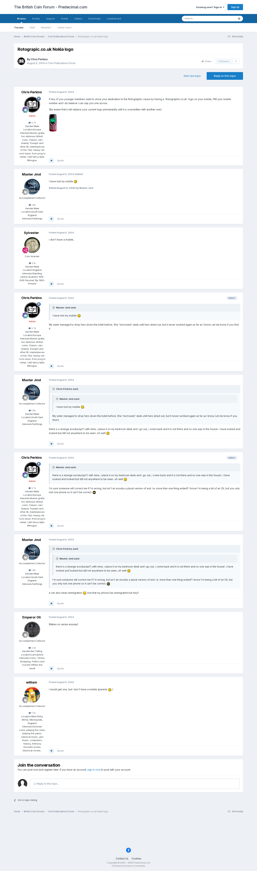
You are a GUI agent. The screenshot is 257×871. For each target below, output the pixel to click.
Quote (60, 160)
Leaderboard (114, 18)
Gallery (78, 18)
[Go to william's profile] (32, 695)
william (31, 682)
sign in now (93, 769)
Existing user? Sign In (209, 7)
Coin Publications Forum (62, 63)
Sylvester (31, 233)
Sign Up (235, 7)
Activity (36, 18)
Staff (32, 27)
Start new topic (192, 75)
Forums (19, 27)
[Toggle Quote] (54, 307)
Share (207, 61)
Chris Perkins (39, 59)
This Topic (225, 18)
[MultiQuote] (51, 160)
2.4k (33, 647)
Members (46, 27)
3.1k (33, 263)
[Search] (239, 18)
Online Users (65, 27)
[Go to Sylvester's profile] (32, 245)
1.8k (33, 204)
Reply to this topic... (47, 783)
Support (50, 18)
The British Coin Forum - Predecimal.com (50, 7)
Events (64, 18)
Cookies (136, 858)
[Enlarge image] (75, 181)
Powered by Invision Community (128, 866)
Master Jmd (31, 174)
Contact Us (122, 858)
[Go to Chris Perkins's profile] (21, 61)
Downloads (94, 18)
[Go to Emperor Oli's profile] (32, 629)
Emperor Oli (31, 617)
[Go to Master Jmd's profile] (32, 187)
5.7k (33, 122)
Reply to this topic (225, 75)
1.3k (33, 712)
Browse (21, 18)
